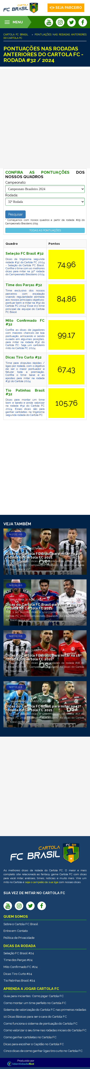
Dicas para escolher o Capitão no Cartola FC (33, 1044)
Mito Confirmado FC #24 (20, 967)
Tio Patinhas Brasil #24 (19, 980)
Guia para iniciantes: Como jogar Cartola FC (33, 996)
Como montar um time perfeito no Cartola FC (34, 1003)
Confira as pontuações (37, 172)
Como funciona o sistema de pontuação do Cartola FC (40, 1023)
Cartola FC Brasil (15, 34)
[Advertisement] (45, 119)
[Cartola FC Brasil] (20, 8)
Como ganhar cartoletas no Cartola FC (30, 1037)
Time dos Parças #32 (24, 285)
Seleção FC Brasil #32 (25, 253)
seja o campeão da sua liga (41, 882)
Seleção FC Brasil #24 (18, 953)
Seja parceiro (68, 7)
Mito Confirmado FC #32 (25, 322)
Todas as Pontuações (45, 230)
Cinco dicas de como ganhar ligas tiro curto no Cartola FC (43, 1051)
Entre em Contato (15, 931)
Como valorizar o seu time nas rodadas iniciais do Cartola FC (45, 1030)
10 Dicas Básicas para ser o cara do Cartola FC (35, 1016)
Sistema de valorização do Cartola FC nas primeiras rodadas (44, 1009)
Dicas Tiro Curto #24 (17, 974)
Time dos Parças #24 (18, 960)
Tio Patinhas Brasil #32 (25, 392)
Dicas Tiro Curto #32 (24, 357)
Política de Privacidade (18, 937)
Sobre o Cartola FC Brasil (20, 924)
